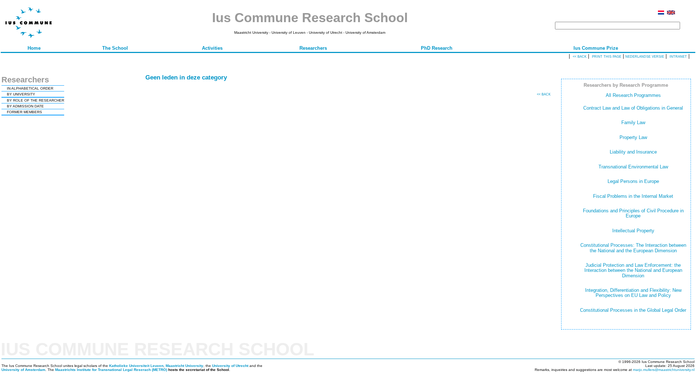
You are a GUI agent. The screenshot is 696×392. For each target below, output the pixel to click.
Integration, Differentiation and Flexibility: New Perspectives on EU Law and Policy (633, 292)
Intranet (678, 56)
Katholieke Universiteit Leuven (136, 366)
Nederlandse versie (644, 56)
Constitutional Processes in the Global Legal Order (633, 310)
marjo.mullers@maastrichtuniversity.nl (664, 370)
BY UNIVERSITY (21, 94)
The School (115, 48)
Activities (212, 48)
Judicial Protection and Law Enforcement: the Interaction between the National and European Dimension (633, 270)
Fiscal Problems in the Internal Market (633, 196)
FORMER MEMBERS (24, 112)
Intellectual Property (633, 230)
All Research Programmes (633, 95)
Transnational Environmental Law (633, 167)
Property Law (633, 137)
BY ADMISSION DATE (25, 106)
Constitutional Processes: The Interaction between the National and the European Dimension (633, 247)
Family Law (633, 122)
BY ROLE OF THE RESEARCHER (35, 100)
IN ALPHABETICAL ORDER (30, 88)
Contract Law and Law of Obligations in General (633, 108)
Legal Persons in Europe (633, 181)
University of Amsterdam (23, 370)
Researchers (313, 48)
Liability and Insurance (633, 152)
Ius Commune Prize (595, 48)
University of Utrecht (230, 366)
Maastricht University (184, 366)
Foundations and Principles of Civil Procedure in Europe (633, 213)
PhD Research (436, 48)
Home (34, 48)
